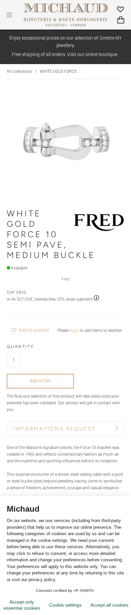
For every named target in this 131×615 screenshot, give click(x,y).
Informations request (55, 429)
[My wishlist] (120, 9)
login (74, 330)
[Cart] (120, 19)
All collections (19, 71)
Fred (65, 278)
